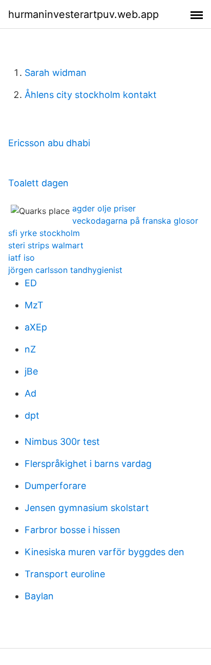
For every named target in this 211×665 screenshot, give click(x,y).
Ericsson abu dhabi (49, 143)
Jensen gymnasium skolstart (87, 507)
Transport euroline (65, 574)
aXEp (36, 327)
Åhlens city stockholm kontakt (91, 94)
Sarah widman (56, 72)
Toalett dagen (38, 183)
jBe (31, 371)
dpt (32, 415)
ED (31, 283)
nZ (30, 349)
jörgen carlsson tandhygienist (65, 270)
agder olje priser (104, 208)
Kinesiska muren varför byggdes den (104, 551)
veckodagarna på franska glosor (135, 221)
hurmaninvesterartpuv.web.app (83, 14)
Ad (30, 393)
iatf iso (21, 257)
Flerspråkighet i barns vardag (88, 463)
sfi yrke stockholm (44, 233)
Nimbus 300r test (62, 441)
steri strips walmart (45, 245)
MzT (34, 305)
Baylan (39, 596)
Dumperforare (55, 485)
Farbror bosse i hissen (72, 529)
